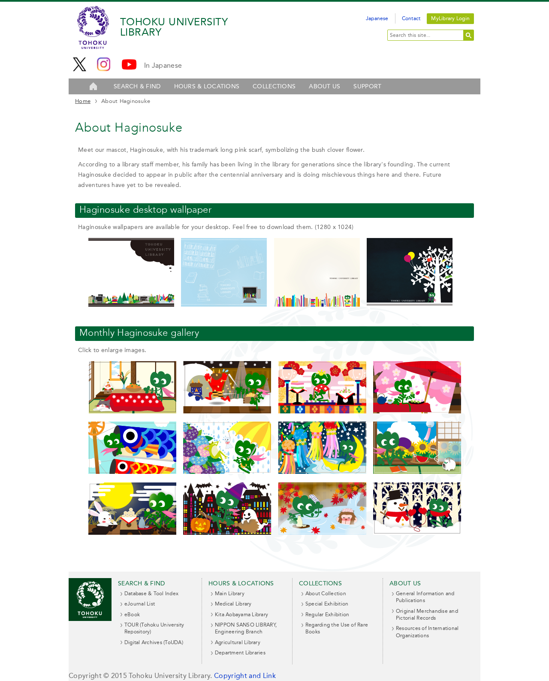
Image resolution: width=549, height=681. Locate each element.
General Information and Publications (425, 597)
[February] (227, 411)
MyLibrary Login (450, 18)
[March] (322, 411)
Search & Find (137, 86)
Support (367, 86)
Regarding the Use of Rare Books (336, 628)
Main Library (229, 594)
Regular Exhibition (327, 615)
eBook (132, 615)
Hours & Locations (207, 86)
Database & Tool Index (151, 594)
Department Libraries (240, 653)
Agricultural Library (237, 642)
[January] (132, 411)
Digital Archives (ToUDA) (153, 642)
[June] (227, 472)
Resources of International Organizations (427, 631)
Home (82, 101)
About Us (324, 86)
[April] (417, 411)
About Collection (325, 594)
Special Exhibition (326, 604)
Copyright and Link (245, 676)
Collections (274, 86)
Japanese (377, 18)
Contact (411, 18)
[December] (417, 532)
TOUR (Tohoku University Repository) (154, 628)
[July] (322, 472)
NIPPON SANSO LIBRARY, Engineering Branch (246, 628)
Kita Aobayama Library (241, 615)
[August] (417, 472)
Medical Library (233, 604)
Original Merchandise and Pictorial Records (427, 614)
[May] (132, 472)
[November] (322, 532)
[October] (227, 532)
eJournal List (139, 604)
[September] (132, 532)
